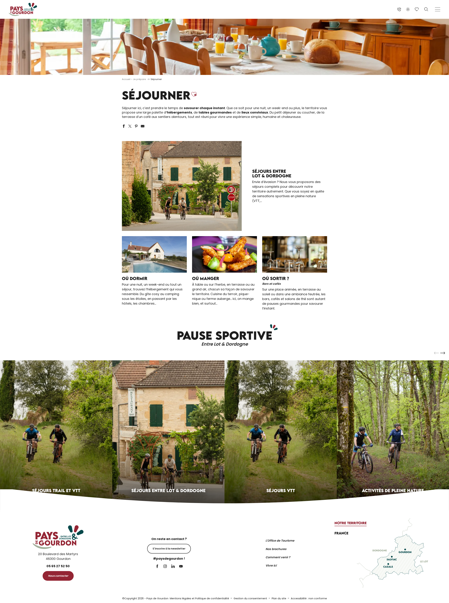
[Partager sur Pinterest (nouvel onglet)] (136, 126)
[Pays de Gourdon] (23, 9)
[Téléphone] (399, 9)
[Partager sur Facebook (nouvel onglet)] (123, 126)
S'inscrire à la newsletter (169, 548)
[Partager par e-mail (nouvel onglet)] (142, 126)
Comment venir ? (278, 557)
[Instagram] (165, 566)
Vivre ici (271, 566)
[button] (426, 9)
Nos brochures (276, 549)
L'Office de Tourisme (280, 541)
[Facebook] (157, 566)
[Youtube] (181, 566)
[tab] (350, 523)
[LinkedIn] (173, 566)
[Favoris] (417, 9)
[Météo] (408, 9)
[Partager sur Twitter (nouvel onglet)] (130, 126)
